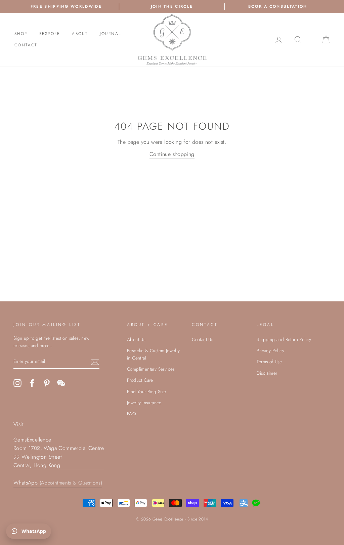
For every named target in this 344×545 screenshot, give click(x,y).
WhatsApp (57, 483)
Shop (21, 34)
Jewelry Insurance (144, 402)
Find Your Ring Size (146, 391)
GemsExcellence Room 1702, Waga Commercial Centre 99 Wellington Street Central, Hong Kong (58, 452)
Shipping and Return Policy (284, 339)
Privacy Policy (270, 350)
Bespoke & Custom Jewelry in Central (153, 354)
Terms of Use (269, 361)
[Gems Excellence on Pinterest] (47, 383)
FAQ (131, 413)
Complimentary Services (151, 369)
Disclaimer (267, 373)
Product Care (140, 380)
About (80, 34)
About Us (136, 339)
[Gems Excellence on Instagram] (17, 383)
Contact (25, 45)
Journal (110, 34)
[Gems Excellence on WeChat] (61, 383)
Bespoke (49, 34)
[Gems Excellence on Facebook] (32, 383)
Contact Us (202, 339)
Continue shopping (172, 154)
